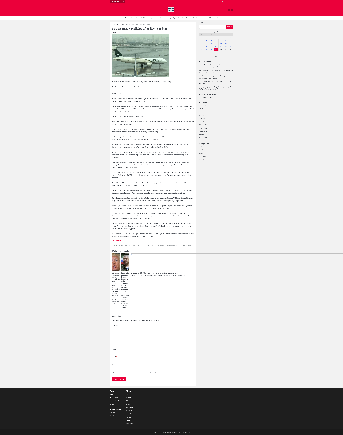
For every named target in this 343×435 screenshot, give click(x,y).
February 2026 (203, 125)
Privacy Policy (170, 18)
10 (201, 43)
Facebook (112, 412)
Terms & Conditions (184, 18)
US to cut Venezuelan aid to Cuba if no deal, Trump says (116, 279)
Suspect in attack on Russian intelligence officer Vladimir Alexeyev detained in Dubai (125, 281)
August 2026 (202, 105)
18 (206, 46)
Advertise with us (228, 1)
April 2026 (202, 118)
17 (201, 46)
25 (206, 49)
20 (216, 46)
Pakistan (143, 18)
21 (221, 46)
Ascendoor (174, 432)
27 (216, 49)
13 (216, 43)
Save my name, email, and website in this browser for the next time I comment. (140, 373)
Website (114, 365)
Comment (116, 325)
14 (221, 43)
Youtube (112, 416)
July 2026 (202, 109)
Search (201, 22)
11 (206, 43)
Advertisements (213, 18)
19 (211, 46)
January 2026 (203, 128)
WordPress (187, 432)
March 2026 (202, 122)
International (160, 18)
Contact (204, 18)
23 (230, 46)
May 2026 (202, 115)
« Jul (215, 57)
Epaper (151, 18)
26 (211, 49)
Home (126, 18)
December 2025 (203, 131)
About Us (196, 18)
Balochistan (134, 18)
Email (114, 357)
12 (211, 43)
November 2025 (203, 135)
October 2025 (203, 138)
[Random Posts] (111, 9)
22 (226, 46)
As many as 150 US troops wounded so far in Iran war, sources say (155, 273)
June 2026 (202, 112)
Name (114, 349)
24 (201, 49)
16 (230, 43)
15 (226, 43)
